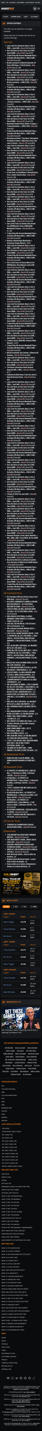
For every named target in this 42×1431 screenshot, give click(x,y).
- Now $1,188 (21, 65)
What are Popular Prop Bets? (13, 1270)
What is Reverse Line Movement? (14, 1323)
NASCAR (4, 1120)
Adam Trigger (8, 922)
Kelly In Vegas (35, 1071)
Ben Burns (7, 936)
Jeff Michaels (9, 1048)
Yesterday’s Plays (8, 1353)
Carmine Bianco (20, 1062)
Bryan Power (10, 1068)
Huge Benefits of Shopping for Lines (16, 1240)
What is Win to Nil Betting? (12, 1298)
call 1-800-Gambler (24, 1416)
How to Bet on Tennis (10, 1221)
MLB (3, 1102)
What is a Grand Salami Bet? (13, 1327)
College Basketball (9, 1095)
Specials (5, 1344)
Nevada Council (8, 1412)
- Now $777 (21, 369)
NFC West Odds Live (9, 1147)
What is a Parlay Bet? (10, 1261)
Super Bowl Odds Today (11, 1132)
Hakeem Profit (32, 1062)
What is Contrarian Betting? (13, 1330)
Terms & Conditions (9, 1363)
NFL (3, 1086)
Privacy (4, 1360)
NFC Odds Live (7, 1135)
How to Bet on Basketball (12, 1196)
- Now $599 (22, 562)
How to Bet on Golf (9, 1209)
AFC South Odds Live (10, 1163)
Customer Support (9, 1356)
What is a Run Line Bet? (10, 1267)
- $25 (21, 618)
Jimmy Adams (20, 1056)
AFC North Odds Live (10, 1157)
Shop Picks (6, 1347)
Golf (3, 1114)
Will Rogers (9, 1062)
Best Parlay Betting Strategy (13, 1231)
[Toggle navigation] (38, 8)
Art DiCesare (27, 1074)
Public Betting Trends (10, 1237)
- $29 (21, 721)
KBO (3, 1105)
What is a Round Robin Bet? (12, 1276)
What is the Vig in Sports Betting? (15, 1301)
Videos (4, 1180)
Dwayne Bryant (16, 1074)
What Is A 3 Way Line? (10, 1257)
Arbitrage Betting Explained (13, 1234)
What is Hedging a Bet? (10, 1305)
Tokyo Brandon (9, 929)
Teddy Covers (32, 1059)
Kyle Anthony (24, 1071)
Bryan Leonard (20, 1048)
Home (4, 1338)
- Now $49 (22, 57)
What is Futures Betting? (11, 1283)
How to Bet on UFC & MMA (12, 1212)
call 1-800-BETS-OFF (24, 1396)
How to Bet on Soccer (10, 1205)
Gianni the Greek (33, 1054)
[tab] (6, 906)
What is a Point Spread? (11, 1251)
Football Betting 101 (10, 1193)
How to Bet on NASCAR (10, 1224)
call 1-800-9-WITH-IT (24, 1400)
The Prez (37, 1065)
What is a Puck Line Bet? (11, 1264)
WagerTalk (17, 1423)
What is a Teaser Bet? (10, 1273)
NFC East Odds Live (9, 1141)
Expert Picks (6, 1177)
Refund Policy (7, 1366)
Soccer (4, 1111)
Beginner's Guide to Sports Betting (16, 1187)
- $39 (21, 679)
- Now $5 (22, 604)
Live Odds (5, 1128)
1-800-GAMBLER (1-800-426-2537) (26, 1388)
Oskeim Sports (21, 1068)
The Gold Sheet (31, 1051)
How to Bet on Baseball (11, 1199)
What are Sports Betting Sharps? (15, 1308)
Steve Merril (9, 1056)
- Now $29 (22, 611)
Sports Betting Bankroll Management (17, 1227)
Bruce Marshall (31, 1056)
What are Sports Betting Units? (14, 1292)
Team (4, 1350)
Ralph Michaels (9, 992)
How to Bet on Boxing (10, 1215)
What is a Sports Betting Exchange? (16, 1311)
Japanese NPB (7, 1108)
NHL (3, 1098)
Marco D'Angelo (20, 1054)
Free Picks (5, 1174)
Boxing (4, 1117)
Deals (4, 1341)
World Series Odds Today (12, 1166)
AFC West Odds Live (9, 1150)
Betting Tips (6, 1183)
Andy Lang (28, 1065)
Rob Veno (5, 1071)
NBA (3, 1092)
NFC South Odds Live (10, 1160)
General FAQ (6, 1369)
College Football (9, 1089)
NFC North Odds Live (10, 1154)
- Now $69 (22, 377)
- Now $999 (22, 537)
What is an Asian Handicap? (12, 1286)
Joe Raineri (14, 1071)
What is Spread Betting (11, 1279)
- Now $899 (22, 140)
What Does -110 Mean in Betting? (14, 1320)
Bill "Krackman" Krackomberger (15, 1059)
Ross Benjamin (18, 1065)
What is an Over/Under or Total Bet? (16, 1254)
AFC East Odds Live (9, 1144)
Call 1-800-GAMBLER (29, 1392)
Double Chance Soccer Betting (14, 1314)
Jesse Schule (6, 1065)
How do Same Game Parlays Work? (15, 1289)
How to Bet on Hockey (10, 1202)
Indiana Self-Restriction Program (21, 1402)
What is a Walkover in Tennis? (13, 1317)
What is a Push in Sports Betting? (15, 1295)
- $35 (21, 760)
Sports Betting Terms (10, 1190)
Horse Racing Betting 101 (11, 1218)
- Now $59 (22, 82)
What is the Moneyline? (11, 1248)
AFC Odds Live (7, 1138)
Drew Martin (32, 1068)
